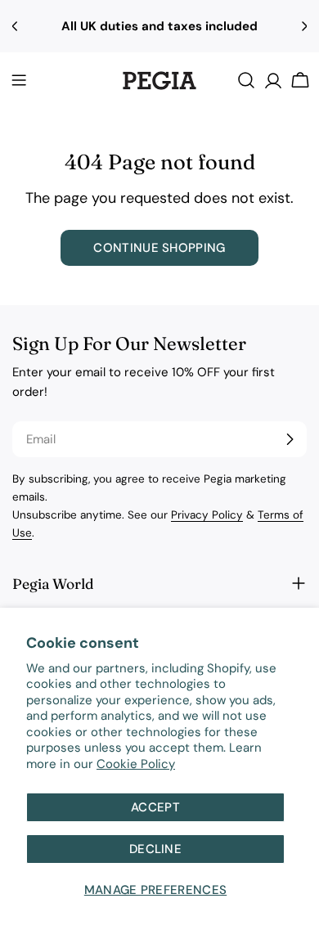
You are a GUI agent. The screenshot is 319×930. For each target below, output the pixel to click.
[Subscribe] (289, 439)
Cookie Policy (136, 764)
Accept (155, 807)
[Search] (246, 80)
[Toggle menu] (18, 80)
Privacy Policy (207, 515)
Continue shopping (159, 248)
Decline (155, 849)
